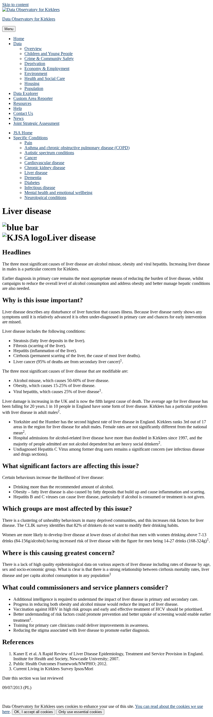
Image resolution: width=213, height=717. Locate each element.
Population (33, 88)
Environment (35, 73)
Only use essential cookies (80, 712)
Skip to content (15, 4)
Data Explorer (25, 93)
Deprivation (34, 63)
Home (18, 38)
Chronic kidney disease (44, 167)
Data (17, 43)
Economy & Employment (46, 68)
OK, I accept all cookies (33, 712)
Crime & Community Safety (49, 58)
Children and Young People (48, 53)
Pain (28, 142)
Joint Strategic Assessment (36, 123)
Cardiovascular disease (44, 162)
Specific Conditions (30, 137)
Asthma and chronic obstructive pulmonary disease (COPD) (77, 147)
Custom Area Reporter (33, 98)
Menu (8, 29)
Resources (22, 103)
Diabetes (32, 182)
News (18, 118)
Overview (33, 48)
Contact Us (23, 113)
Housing (31, 83)
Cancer (30, 157)
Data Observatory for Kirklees (28, 19)
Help (17, 108)
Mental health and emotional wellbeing (58, 192)
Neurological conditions (45, 197)
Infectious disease (39, 187)
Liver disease (35, 172)
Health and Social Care (44, 78)
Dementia (32, 177)
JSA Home (22, 132)
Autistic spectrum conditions (49, 152)
